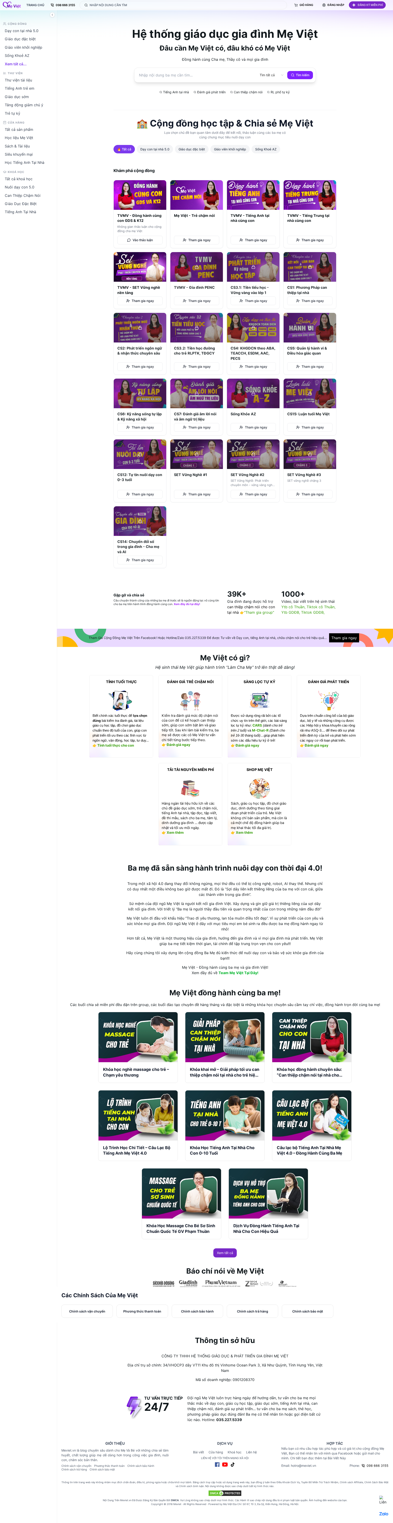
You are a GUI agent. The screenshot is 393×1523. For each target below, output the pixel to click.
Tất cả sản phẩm (19, 129)
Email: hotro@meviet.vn (298, 1465)
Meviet (177, 1504)
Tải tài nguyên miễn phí (190, 769)
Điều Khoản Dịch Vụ (288, 1482)
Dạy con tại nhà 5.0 (21, 30)
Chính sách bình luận (191, 1486)
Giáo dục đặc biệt (20, 39)
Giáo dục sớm (17, 96)
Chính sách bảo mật (102, 1469)
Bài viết (198, 1452)
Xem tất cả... (16, 63)
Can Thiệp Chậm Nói (22, 195)
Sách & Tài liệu (17, 146)
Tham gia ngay (344, 638)
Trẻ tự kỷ (12, 113)
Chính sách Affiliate (351, 1482)
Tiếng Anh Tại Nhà (20, 212)
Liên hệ (251, 1452)
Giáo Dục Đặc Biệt (21, 203)
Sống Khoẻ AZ (17, 55)
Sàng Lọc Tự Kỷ (259, 681)
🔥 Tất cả (124, 149)
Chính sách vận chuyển (76, 1465)
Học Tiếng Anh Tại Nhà (24, 162)
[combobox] (267, 75)
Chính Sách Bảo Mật (376, 1482)
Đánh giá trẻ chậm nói (190, 681)
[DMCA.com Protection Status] (225, 1493)
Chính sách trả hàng (74, 1469)
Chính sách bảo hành (140, 1465)
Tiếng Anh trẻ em (19, 88)
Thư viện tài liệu (18, 80)
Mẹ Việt (227, 1504)
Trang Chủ (35, 5)
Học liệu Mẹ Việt (19, 137)
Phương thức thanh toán (109, 1465)
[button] (367, 5)
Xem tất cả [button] (225, 1253)
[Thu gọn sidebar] (52, 14)
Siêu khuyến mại (19, 154)
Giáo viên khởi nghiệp (23, 47)
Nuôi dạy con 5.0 (19, 187)
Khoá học (235, 1452)
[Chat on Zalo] (384, 1514)
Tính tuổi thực (121, 681)
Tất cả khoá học (19, 178)
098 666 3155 (65, 5)
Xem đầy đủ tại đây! (187, 604)
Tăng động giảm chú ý (24, 105)
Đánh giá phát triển (328, 681)
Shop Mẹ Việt (260, 769)
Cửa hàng (216, 1452)
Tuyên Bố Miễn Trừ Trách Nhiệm (319, 1482)
